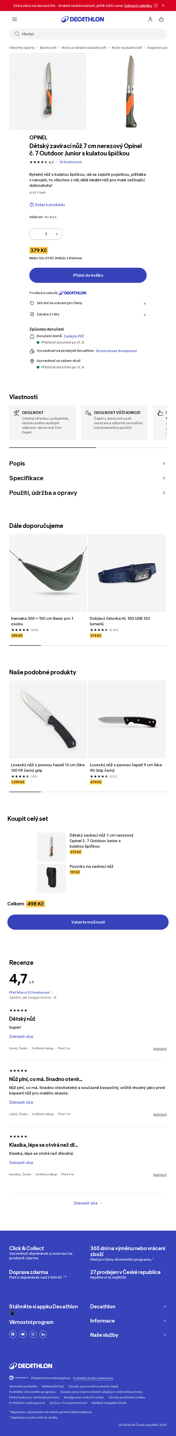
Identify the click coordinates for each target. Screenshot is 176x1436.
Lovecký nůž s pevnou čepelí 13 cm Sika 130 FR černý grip (48, 768)
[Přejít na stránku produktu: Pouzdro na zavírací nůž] (51, 878)
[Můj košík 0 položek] (161, 19)
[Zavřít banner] (163, 5)
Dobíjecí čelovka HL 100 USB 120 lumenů (120, 621)
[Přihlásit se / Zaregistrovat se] (150, 19)
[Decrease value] (34, 234)
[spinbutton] (45, 234)
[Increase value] (56, 234)
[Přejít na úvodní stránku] (82, 19)
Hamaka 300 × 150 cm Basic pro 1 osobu (42, 621)
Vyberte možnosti (88, 922)
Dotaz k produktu (50, 205)
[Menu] (14, 19)
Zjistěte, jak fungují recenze (30, 997)
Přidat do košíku (88, 275)
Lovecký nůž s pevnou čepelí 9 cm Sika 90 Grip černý (126, 768)
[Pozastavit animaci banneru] (156, 5)
